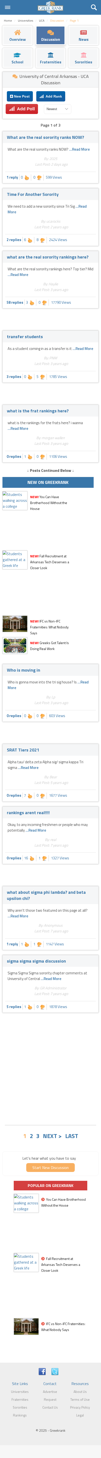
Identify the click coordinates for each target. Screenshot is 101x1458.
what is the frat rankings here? (38, 410)
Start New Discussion (50, 1167)
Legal (80, 1415)
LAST (71, 1135)
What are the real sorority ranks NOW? (45, 137)
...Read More (79, 149)
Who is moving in (23, 670)
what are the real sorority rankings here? (47, 257)
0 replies (14, 456)
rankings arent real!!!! (28, 812)
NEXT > (52, 1135)
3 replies (14, 376)
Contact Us (50, 1407)
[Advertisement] (50, 1068)
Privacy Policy (80, 1407)
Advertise (50, 1391)
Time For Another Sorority (33, 194)
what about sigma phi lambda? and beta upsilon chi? (46, 895)
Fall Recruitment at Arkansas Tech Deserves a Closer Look (49, 561)
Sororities (20, 1407)
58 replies (15, 302)
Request (50, 1399)
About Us (80, 1391)
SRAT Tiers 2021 (23, 750)
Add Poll (25, 108)
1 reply (12, 177)
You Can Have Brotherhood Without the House (48, 502)
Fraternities (20, 1399)
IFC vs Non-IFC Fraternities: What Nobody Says (49, 627)
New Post (21, 96)
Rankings (20, 1415)
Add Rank (53, 96)
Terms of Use (80, 1399)
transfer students (25, 336)
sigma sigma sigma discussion (36, 961)
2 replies (14, 240)
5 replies (14, 1007)
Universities (20, 1391)
